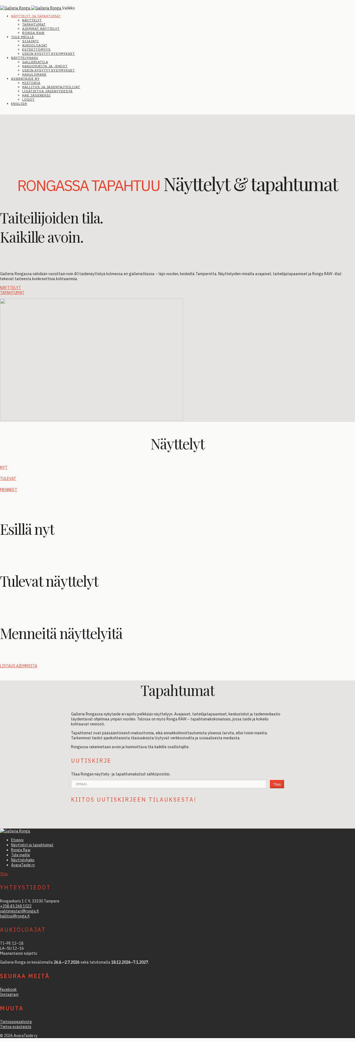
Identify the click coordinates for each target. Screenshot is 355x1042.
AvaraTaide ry (25, 78)
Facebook (8, 989)
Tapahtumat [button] (12, 292)
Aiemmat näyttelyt (41, 28)
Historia (31, 83)
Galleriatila (35, 62)
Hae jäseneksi (36, 95)
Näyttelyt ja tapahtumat (36, 16)
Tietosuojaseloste (16, 1021)
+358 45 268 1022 (16, 906)
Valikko (68, 8)
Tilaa (277, 784)
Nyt (3, 467)
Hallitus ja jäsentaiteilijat (51, 87)
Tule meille (22, 37)
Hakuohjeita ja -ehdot (45, 66)
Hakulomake (34, 74)
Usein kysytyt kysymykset (48, 53)
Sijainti (30, 41)
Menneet (8, 489)
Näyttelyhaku (24, 58)
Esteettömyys (36, 49)
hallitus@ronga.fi (15, 916)
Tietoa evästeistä (15, 1026)
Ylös (4, 873)
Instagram (9, 994)
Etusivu (17, 839)
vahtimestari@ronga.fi (19, 911)
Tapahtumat (34, 24)
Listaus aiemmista (18, 665)
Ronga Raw (33, 33)
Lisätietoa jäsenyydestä (47, 91)
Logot (28, 99)
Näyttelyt (32, 20)
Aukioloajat (34, 45)
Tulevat (8, 478)
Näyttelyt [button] (10, 287)
